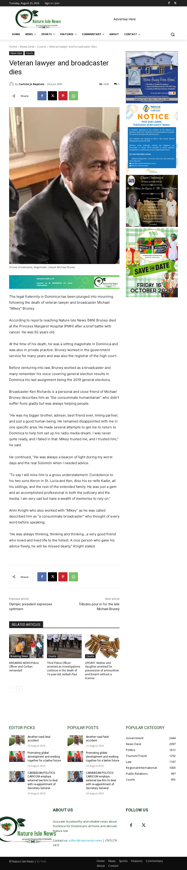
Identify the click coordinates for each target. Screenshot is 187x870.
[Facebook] (168, 3)
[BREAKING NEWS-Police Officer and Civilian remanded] (26, 646)
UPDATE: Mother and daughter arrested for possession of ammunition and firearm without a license (102, 670)
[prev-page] (12, 689)
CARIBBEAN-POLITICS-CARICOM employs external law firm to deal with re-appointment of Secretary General (43, 780)
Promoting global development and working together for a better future (44, 756)
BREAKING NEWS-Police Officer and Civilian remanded (24, 666)
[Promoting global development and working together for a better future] (17, 756)
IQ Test (41, 861)
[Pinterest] (63, 95)
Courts (41, 47)
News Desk (27, 47)
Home (13, 47)
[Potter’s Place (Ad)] (152, 102)
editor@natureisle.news (85, 840)
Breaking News (19, 656)
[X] (175, 3)
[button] (172, 34)
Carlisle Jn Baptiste (31, 84)
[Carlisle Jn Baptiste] (12, 84)
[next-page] (19, 689)
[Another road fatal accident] (17, 740)
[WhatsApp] (73, 95)
